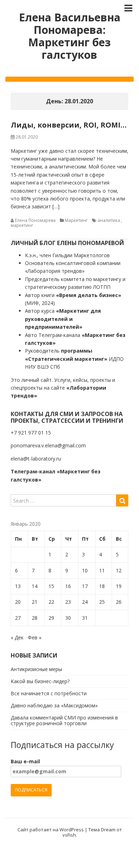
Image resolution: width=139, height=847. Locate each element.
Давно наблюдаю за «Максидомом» (54, 705)
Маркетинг (76, 220)
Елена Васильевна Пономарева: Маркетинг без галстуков (69, 36)
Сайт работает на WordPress (50, 829)
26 (119, 601)
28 (34, 617)
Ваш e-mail (25, 761)
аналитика (109, 220)
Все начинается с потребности (49, 693)
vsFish (69, 835)
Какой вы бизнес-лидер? (40, 681)
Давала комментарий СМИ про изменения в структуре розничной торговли (64, 720)
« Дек (17, 637)
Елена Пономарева (35, 220)
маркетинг (22, 225)
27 (18, 617)
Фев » (34, 637)
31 (85, 617)
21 (34, 601)
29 (51, 617)
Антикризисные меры (36, 669)
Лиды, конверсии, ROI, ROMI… (69, 125)
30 (68, 617)
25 (102, 601)
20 (18, 601)
